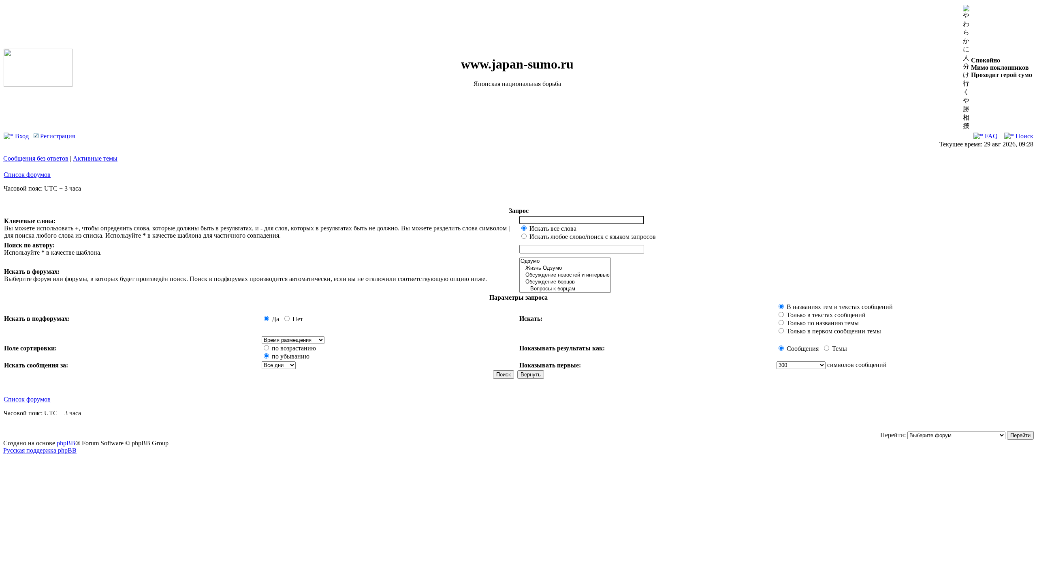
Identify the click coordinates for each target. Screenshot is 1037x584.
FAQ (990, 136)
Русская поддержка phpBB (40, 450)
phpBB (66, 443)
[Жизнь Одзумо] (565, 268)
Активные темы (95, 158)
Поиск (1023, 136)
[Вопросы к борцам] (565, 289)
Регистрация (56, 136)
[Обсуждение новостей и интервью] (565, 275)
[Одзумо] (565, 261)
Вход (21, 136)
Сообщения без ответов (35, 158)
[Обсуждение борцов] (565, 282)
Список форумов (27, 174)
